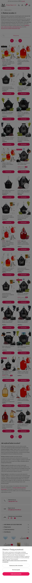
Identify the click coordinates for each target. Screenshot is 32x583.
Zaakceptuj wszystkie (16, 573)
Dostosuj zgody (16, 569)
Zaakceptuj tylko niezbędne (16, 565)
